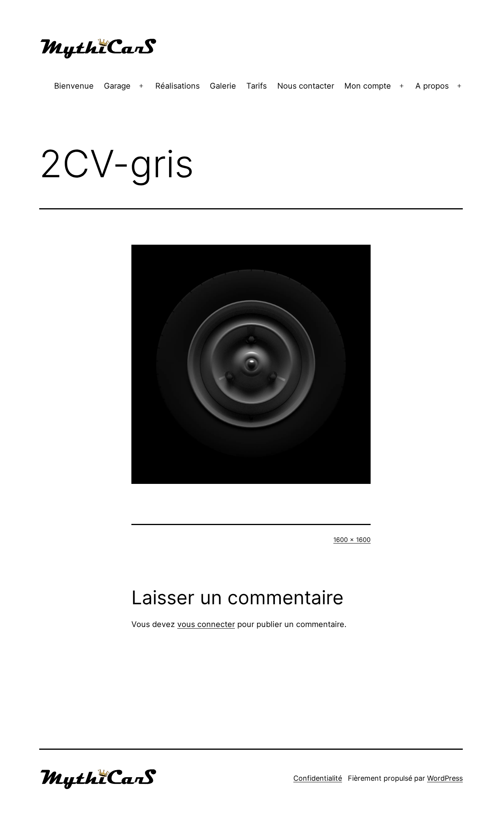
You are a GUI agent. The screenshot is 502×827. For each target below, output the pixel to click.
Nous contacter (305, 86)
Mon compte (367, 86)
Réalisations (177, 86)
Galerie (223, 86)
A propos (432, 86)
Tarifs (256, 86)
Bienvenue (74, 86)
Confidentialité (317, 778)
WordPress (445, 778)
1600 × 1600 (352, 539)
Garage (117, 86)
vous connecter (206, 624)
